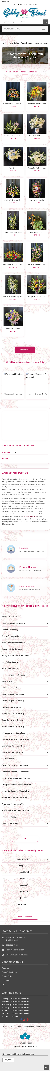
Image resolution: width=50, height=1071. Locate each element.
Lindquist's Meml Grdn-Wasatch (16, 784)
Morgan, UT (23, 885)
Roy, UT (23, 898)
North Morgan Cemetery (13, 694)
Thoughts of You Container (37, 296)
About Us (5, 968)
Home (4, 43)
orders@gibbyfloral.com (15, 950)
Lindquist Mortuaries (11, 707)
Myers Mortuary (9, 817)
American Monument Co (13, 804)
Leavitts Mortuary (10, 823)
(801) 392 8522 (30, 4)
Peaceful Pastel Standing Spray (37, 264)
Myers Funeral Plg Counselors (15, 675)
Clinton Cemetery (10, 630)
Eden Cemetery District (13, 720)
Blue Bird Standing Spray (13, 296)
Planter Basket (37, 232)
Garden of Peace (37, 136)
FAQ (3, 984)
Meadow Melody (13, 329)
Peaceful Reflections (37, 168)
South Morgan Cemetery (13, 701)
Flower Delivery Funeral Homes (21, 43)
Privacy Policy (7, 976)
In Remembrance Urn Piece (13, 104)
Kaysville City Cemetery (13, 649)
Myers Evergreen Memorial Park (16, 810)
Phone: (5, 458)
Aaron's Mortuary (9, 617)
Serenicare (7, 681)
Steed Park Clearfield (11, 636)
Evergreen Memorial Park (13, 752)
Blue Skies (13, 168)
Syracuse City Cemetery (13, 713)
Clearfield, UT (23, 859)
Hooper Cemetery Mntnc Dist (15, 739)
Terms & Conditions (9, 972)
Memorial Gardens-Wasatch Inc (16, 791)
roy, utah (8, 1060)
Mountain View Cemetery (13, 733)
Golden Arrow (8, 759)
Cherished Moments (13, 232)
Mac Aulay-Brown (10, 662)
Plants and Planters (13, 394)
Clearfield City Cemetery (13, 623)
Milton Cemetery (9, 688)
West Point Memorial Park (13, 642)
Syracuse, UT (23, 904)
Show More (25, 350)
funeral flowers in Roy (23, 487)
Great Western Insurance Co (15, 765)
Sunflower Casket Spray (13, 264)
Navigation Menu (12, 29)
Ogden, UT (23, 891)
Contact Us (6, 980)
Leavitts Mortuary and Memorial (16, 778)
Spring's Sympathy (13, 200)
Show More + (25, 839)
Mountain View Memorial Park (15, 797)
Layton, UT (23, 878)
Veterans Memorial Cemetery (15, 771)
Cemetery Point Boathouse (14, 746)
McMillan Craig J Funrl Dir (13, 668)
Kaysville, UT (23, 872)
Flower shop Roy (30, 516)
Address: (6, 452)
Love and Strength (13, 136)
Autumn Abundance (37, 104)
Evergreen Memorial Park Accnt (16, 655)
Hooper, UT (23, 865)
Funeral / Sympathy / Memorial (37, 394)
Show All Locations (25, 917)
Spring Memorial (37, 200)
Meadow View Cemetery (13, 726)
